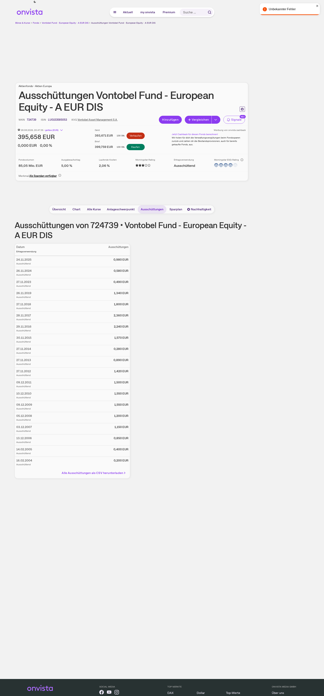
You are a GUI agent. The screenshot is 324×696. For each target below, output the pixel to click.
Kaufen (135, 147)
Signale (236, 120)
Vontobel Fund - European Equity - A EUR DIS (65, 22)
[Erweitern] (216, 120)
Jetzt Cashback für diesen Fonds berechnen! (195, 134)
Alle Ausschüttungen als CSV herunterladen (92, 473)
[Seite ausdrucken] (242, 109)
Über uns (278, 693)
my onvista (148, 12)
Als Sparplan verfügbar (43, 176)
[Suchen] (209, 12)
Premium (169, 12)
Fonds (36, 22)
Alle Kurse (94, 209)
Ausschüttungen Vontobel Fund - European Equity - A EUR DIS (123, 22)
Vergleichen (200, 120)
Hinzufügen (170, 120)
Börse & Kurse (22, 22)
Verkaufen (136, 135)
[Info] (242, 160)
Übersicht (59, 209)
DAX (170, 693)
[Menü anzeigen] (115, 12)
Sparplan (175, 209)
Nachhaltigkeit (201, 209)
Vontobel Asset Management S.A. (98, 119)
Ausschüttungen (152, 209)
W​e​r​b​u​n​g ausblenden (164, 51)
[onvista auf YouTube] (109, 693)
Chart (76, 209)
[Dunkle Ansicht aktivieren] (34, 1)
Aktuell (128, 12)
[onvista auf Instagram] (116, 693)
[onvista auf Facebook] (101, 693)
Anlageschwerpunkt (121, 209)
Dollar (201, 693)
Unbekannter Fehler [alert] (283, 9)
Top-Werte (233, 693)
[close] (318, 5)
